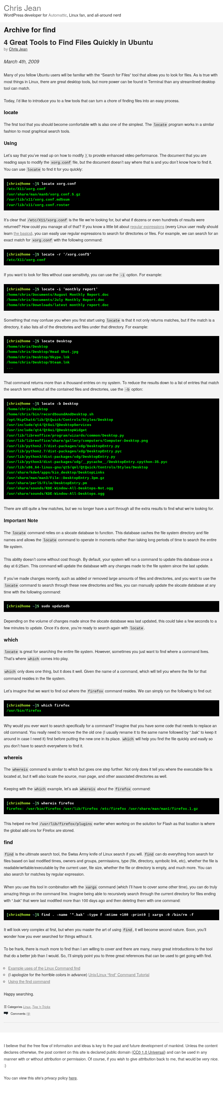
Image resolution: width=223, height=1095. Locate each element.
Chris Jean (22, 7)
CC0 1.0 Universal (148, 1052)
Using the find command (29, 981)
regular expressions (147, 226)
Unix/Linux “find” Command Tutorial (118, 974)
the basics (22, 233)
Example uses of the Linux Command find (44, 968)
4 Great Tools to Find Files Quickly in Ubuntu (78, 42)
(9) (28, 1013)
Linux (26, 1006)
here (73, 1078)
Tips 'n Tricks (41, 1006)
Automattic (57, 15)
